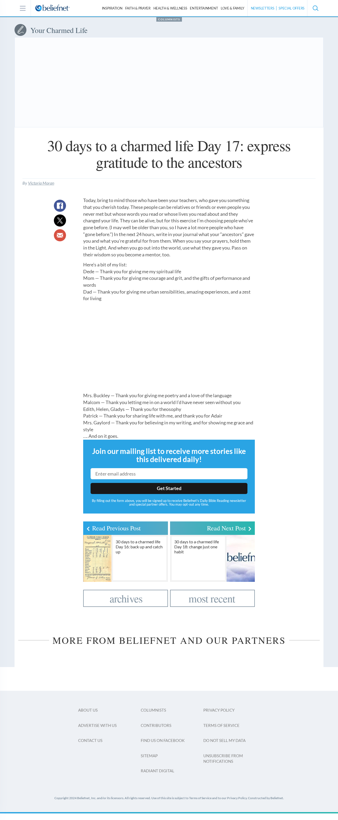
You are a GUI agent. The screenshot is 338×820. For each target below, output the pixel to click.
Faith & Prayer (138, 8)
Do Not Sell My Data (224, 740)
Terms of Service (221, 725)
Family (232, 8)
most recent (212, 598)
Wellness (170, 8)
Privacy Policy (218, 710)
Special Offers (291, 8)
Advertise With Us (97, 725)
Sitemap (149, 755)
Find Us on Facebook (163, 740)
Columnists (169, 19)
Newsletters (262, 8)
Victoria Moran (41, 182)
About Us (88, 710)
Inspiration (112, 8)
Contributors (156, 725)
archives (126, 598)
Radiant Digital (157, 770)
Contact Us (90, 740)
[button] (315, 8)
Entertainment (204, 8)
